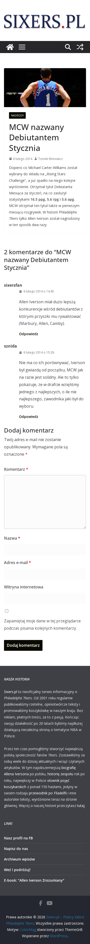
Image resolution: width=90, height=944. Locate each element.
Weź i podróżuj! (17, 869)
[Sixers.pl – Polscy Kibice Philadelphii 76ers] (10, 47)
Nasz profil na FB (18, 838)
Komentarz (16, 469)
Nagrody (17, 115)
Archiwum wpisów (19, 859)
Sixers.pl (10, 691)
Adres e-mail (17, 562)
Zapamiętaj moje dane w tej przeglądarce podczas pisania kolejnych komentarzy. (42, 624)
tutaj (80, 805)
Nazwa (12, 538)
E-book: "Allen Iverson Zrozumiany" (34, 880)
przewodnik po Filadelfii (48, 793)
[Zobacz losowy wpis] (80, 47)
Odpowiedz (28, 333)
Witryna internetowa (23, 587)
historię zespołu (60, 773)
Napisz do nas (16, 848)
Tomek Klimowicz (50, 159)
